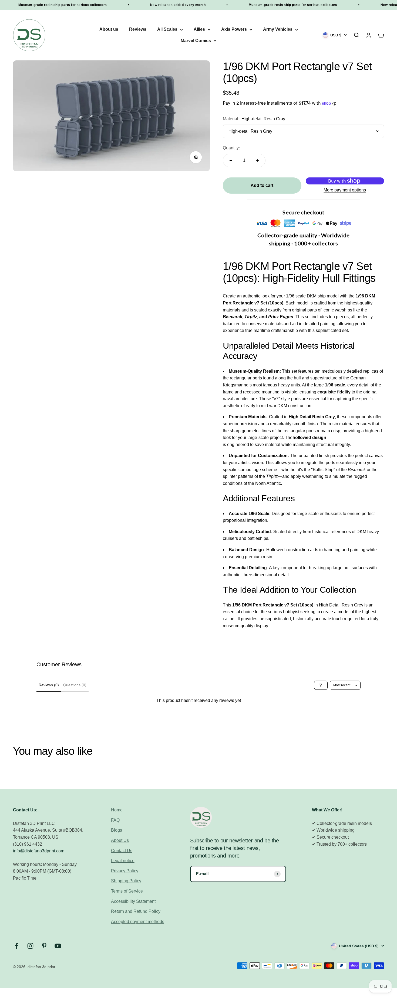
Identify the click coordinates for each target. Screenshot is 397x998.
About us (108, 29)
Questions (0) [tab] (74, 685)
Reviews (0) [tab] (49, 685)
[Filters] (321, 685)
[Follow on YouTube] (58, 945)
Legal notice (122, 860)
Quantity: (231, 148)
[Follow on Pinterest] (44, 945)
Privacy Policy (124, 871)
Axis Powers (234, 29)
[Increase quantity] (257, 160)
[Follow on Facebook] (16, 945)
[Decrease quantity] (231, 160)
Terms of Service (127, 891)
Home (117, 810)
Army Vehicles (277, 29)
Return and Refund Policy (135, 911)
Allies (199, 29)
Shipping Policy (126, 881)
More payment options (345, 190)
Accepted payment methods (137, 921)
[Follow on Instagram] (30, 945)
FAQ (115, 820)
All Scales (167, 29)
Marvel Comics (196, 40)
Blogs (116, 830)
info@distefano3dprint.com (38, 851)
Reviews (137, 29)
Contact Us (121, 850)
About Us (120, 840)
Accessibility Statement (133, 901)
